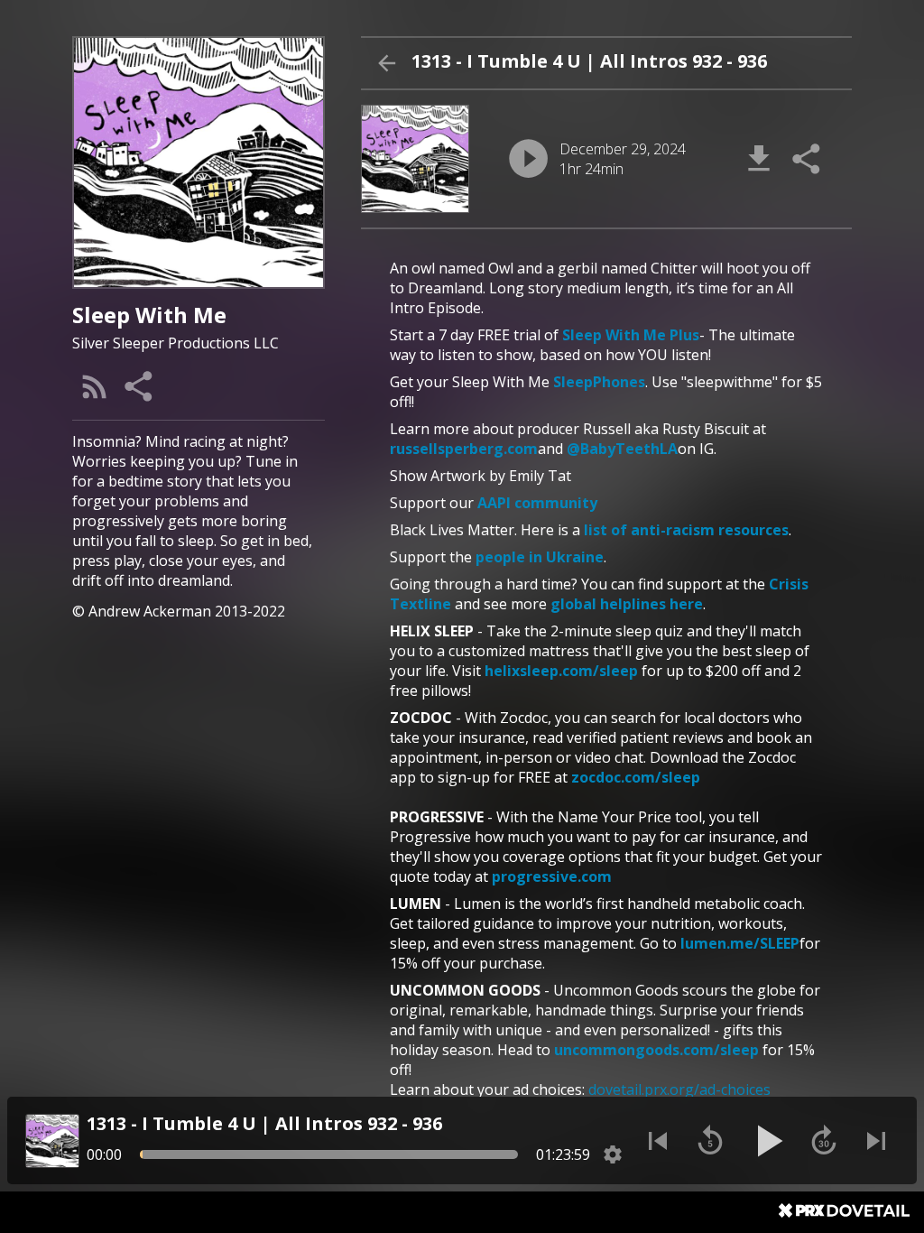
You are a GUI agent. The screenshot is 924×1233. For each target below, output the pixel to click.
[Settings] (612, 1154)
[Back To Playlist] (386, 63)
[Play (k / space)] (767, 1141)
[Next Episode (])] (876, 1140)
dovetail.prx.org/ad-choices (679, 1089)
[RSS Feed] (94, 386)
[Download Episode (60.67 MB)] (758, 158)
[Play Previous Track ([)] (657, 1140)
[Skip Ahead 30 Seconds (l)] (823, 1140)
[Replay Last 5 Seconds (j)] (710, 1140)
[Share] (139, 386)
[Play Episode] (528, 158)
